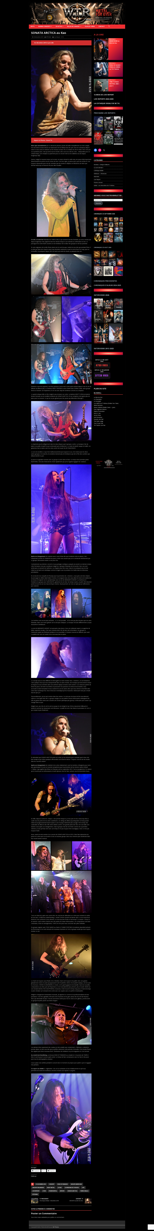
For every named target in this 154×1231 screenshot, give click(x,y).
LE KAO (60, 1187)
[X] (104, 150)
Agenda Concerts (44, 26)
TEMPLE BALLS (84, 1191)
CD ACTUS (59, 26)
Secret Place (97, 415)
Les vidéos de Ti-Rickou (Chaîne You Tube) (106, 403)
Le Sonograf (97, 401)
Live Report (57, 37)
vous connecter (42, 1217)
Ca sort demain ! (98, 167)
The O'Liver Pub (98, 423)
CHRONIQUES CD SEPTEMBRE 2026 (104, 214)
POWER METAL (53, 1191)
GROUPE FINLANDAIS (38, 1187)
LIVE (83, 1187)
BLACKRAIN (100, 341)
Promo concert (98, 182)
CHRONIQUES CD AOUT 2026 (102, 247)
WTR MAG (48, 37)
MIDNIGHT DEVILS (118, 320)
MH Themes (56, 1227)
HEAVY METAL (51, 1187)
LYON (44, 1191)
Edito (32, 26)
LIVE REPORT (35, 1191)
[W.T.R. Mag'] (77, 23)
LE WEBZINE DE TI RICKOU (72, 1187)
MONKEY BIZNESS (108, 306)
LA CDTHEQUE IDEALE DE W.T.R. (107, 103)
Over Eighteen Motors (100, 409)
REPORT (62, 1191)
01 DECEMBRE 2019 (41, 1184)
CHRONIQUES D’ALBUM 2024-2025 (107, 285)
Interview (96, 176)
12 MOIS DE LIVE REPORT (104, 95)
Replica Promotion (99, 411)
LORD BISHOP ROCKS (116, 340)
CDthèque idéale (98, 170)
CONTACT (101, 26)
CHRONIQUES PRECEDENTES (105, 281)
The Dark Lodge (98, 421)
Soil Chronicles (98, 417)
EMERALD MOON (108, 320)
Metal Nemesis (98, 405)
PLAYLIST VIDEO (90, 26)
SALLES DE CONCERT (73, 26)
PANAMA (118, 307)
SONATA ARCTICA (72, 1191)
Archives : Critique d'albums (102, 164)
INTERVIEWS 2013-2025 (104, 348)
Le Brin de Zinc (98, 397)
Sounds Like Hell (98, 419)
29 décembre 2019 (38, 37)
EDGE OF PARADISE (62, 1184)
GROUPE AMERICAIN (76, 1184)
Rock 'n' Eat (97, 413)
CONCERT (51, 1184)
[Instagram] (99, 150)
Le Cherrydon (98, 399)
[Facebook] (95, 150)
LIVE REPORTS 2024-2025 (103, 99)
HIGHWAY (97, 320)
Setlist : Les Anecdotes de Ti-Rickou (104, 185)
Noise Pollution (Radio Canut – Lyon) (104, 407)
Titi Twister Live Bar (99, 425)
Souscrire (98, 203)
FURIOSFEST (98, 306)
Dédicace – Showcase (100, 173)
